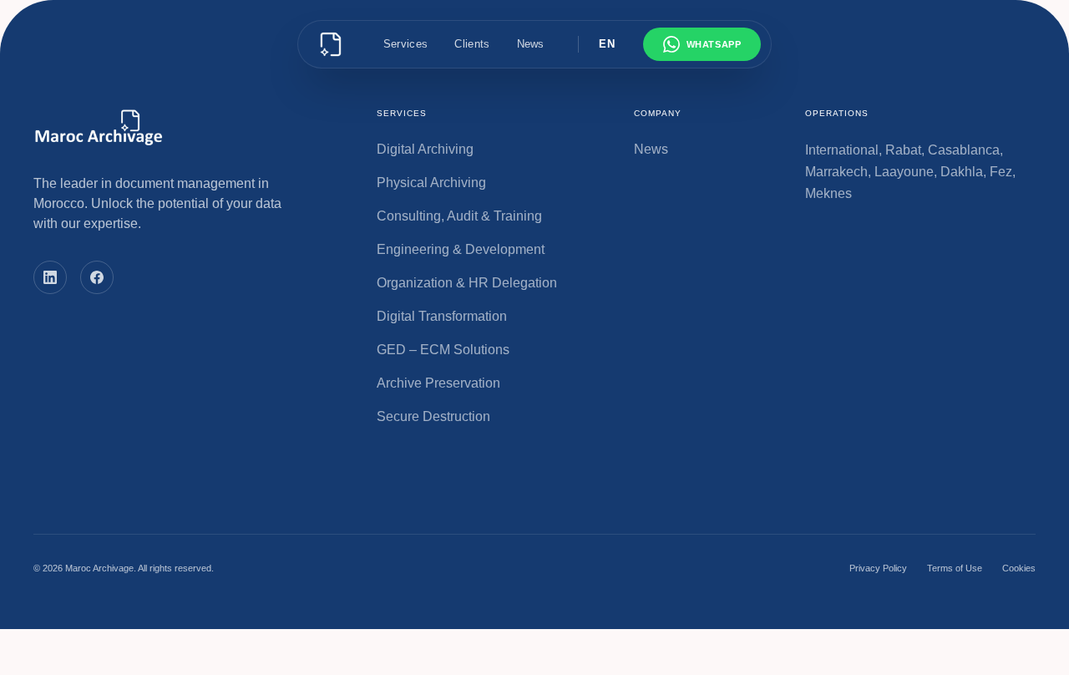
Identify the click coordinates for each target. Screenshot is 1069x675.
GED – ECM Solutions (443, 350)
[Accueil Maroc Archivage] (330, 44)
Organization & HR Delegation (467, 283)
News (531, 44)
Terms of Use (954, 568)
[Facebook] (97, 277)
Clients (471, 44)
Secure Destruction (433, 416)
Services (405, 44)
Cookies (1019, 568)
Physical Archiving (431, 182)
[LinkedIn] (50, 277)
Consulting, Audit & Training (459, 216)
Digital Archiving (425, 149)
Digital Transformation (442, 316)
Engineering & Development (461, 249)
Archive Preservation (438, 383)
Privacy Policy (878, 568)
